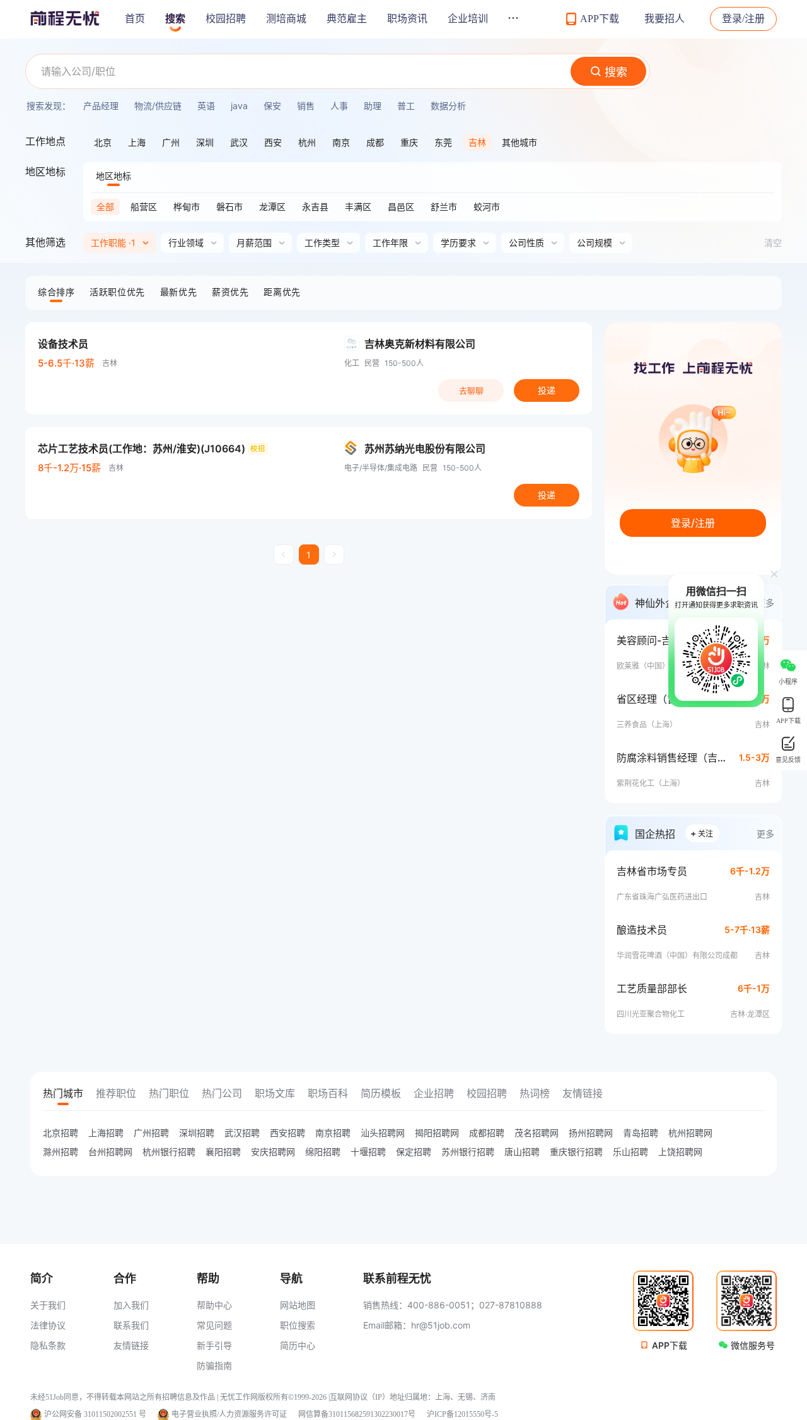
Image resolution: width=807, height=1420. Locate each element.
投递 (546, 390)
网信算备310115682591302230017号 (356, 1414)
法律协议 (48, 1325)
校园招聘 (226, 18)
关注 (701, 833)
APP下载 (669, 1345)
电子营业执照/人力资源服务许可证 (229, 1414)
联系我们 (131, 1325)
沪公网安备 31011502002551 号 (95, 1414)
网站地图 (297, 1305)
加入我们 (131, 1305)
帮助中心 (214, 1305)
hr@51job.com (440, 1325)
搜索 (175, 18)
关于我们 (48, 1305)
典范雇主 (347, 18)
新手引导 (214, 1345)
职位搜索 (297, 1325)
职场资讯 (407, 18)
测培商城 (286, 18)
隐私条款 (48, 1345)
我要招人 (664, 18)
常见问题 (214, 1325)
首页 (135, 18)
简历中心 (297, 1345)
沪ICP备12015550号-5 (462, 1414)
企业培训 (468, 18)
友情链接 (131, 1345)
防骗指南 (214, 1365)
